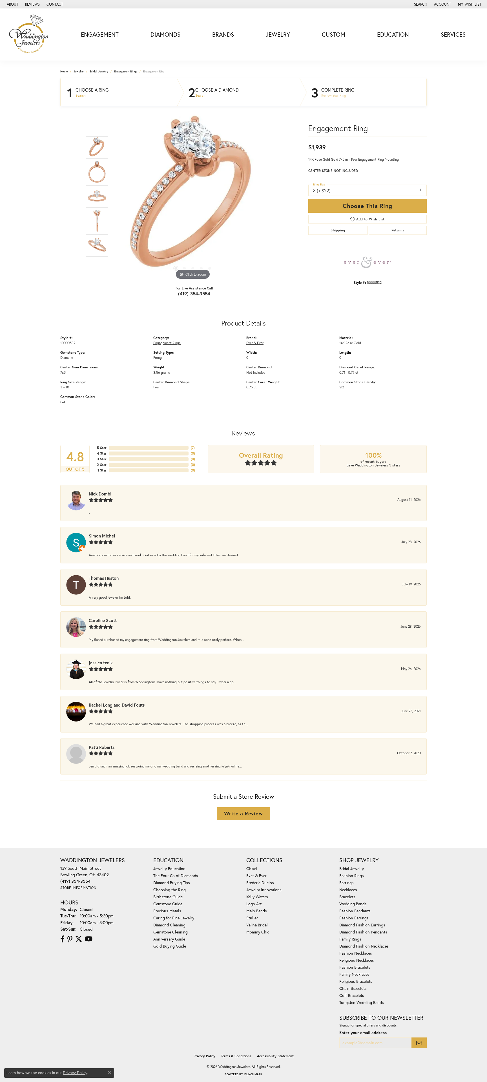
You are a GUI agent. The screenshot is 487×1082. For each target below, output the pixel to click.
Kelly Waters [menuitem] (257, 896)
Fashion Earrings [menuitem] (354, 918)
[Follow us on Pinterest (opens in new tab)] (69, 939)
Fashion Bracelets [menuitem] (354, 967)
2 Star (102, 465)
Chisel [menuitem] (251, 868)
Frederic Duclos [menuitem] (260, 882)
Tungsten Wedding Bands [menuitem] (361, 1002)
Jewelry (278, 34)
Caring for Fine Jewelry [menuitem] (173, 918)
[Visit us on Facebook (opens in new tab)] (62, 939)
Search (80, 96)
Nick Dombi (100, 494)
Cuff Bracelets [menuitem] (351, 995)
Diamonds (165, 34)
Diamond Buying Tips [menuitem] (171, 882)
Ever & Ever (255, 342)
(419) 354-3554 (194, 294)
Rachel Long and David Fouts (117, 705)
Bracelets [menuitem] (347, 896)
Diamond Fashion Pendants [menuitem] (363, 932)
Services (453, 34)
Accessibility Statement (275, 1056)
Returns (397, 230)
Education (393, 34)
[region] (192, 196)
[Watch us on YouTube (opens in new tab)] (88, 939)
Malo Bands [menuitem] (256, 910)
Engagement (100, 34)
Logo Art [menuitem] (254, 903)
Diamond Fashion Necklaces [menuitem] (364, 946)
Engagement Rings (125, 71)
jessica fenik (101, 662)
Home (64, 71)
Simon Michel (102, 536)
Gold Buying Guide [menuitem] (169, 946)
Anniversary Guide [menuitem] (169, 939)
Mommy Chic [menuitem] (257, 932)
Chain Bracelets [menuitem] (353, 988)
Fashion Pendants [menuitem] (355, 910)
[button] (420, 4)
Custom (333, 34)
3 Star (102, 459)
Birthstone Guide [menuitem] (168, 896)
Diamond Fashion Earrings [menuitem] (362, 925)
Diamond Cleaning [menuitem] (169, 925)
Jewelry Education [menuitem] (169, 868)
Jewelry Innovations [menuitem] (264, 889)
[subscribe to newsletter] (419, 1042)
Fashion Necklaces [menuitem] (355, 953)
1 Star (102, 470)
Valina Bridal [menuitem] (257, 925)
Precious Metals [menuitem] (167, 910)
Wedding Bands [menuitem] (353, 903)
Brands (223, 34)
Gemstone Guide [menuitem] (167, 903)
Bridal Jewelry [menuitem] (351, 868)
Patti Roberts (101, 747)
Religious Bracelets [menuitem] (355, 981)
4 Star (102, 453)
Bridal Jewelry (99, 71)
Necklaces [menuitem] (348, 889)
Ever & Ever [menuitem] (256, 875)
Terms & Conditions (236, 1056)
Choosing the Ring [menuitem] (169, 889)
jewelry (79, 71)
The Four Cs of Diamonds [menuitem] (175, 875)
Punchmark (253, 1074)
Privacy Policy (204, 1056)
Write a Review (243, 813)
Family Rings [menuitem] (350, 939)
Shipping (338, 230)
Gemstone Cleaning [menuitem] (170, 932)
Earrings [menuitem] (346, 882)
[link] (12, 4)
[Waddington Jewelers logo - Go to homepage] (31, 34)
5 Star (102, 448)
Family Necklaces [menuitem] (354, 974)
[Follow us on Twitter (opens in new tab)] (78, 939)
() (193, 448)
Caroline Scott (103, 620)
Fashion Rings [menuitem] (351, 875)
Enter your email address (363, 1032)
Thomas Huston (104, 578)
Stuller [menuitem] (252, 918)
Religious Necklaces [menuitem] (356, 960)
